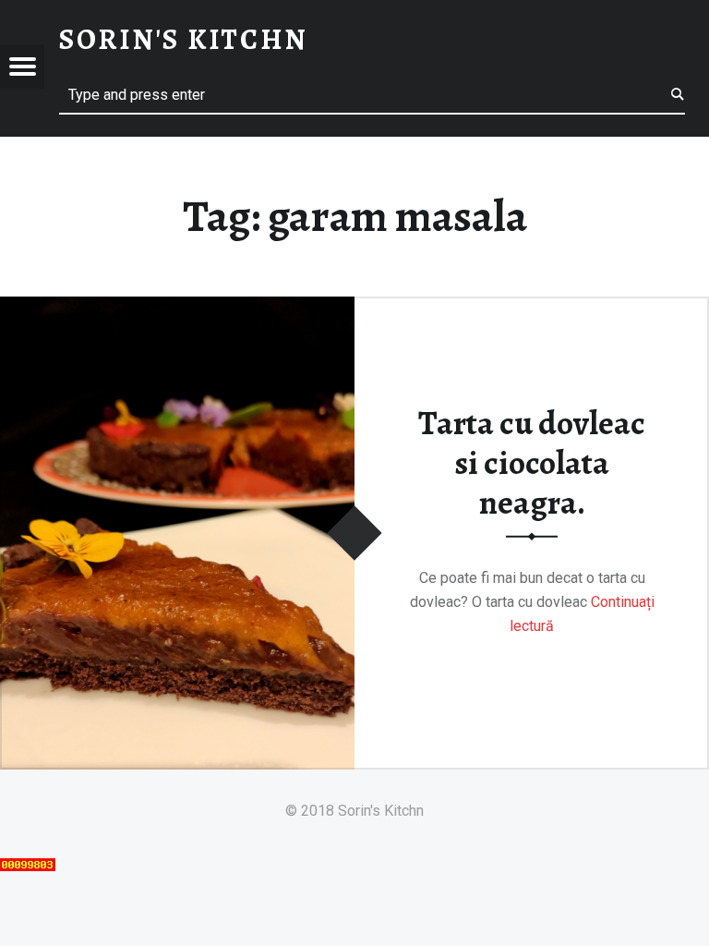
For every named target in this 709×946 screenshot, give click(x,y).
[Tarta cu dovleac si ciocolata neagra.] (177, 308)
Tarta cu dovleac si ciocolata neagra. (531, 462)
